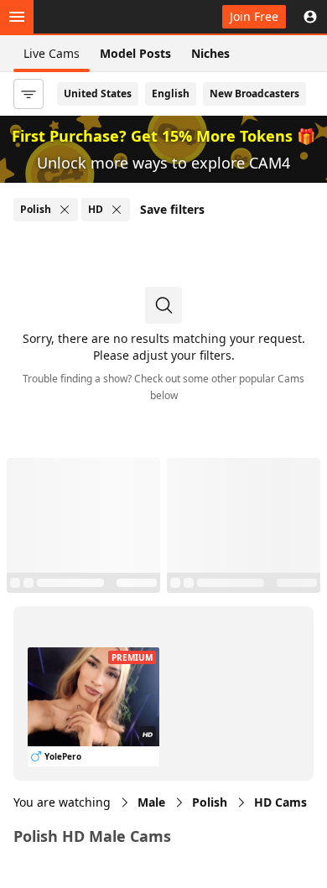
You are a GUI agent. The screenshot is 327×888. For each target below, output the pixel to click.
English (170, 93)
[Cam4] (90, 16)
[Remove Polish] (64, 210)
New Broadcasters (254, 93)
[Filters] (28, 94)
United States (98, 93)
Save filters (172, 209)
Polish (209, 802)
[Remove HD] (116, 210)
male (151, 802)
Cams (280, 802)
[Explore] (17, 17)
